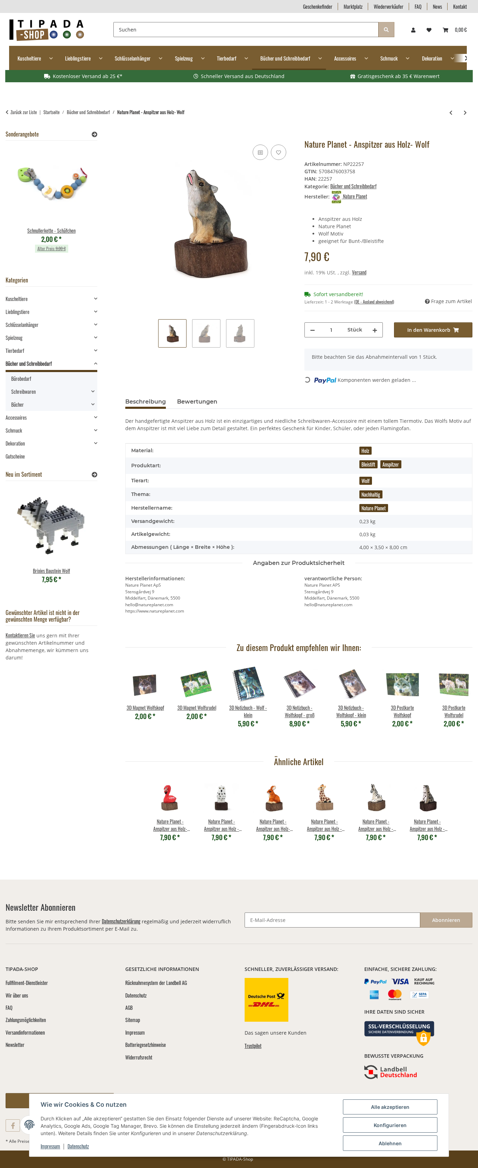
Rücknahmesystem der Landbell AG (156, 982)
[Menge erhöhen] (374, 330)
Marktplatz (353, 6)
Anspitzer (390, 464)
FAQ (418, 6)
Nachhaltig (370, 494)
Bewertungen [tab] (197, 401)
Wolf (365, 480)
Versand (359, 272)
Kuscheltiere (17, 298)
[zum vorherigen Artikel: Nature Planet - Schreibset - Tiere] (451, 112)
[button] (413, 30)
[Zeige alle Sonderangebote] (94, 134)
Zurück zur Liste (23, 112)
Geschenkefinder (317, 6)
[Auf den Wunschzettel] (278, 152)
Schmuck (14, 430)
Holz (365, 450)
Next (461, 704)
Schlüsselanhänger (22, 324)
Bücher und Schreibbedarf (353, 186)
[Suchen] (386, 29)
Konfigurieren (390, 1125)
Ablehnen (390, 1143)
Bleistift (368, 464)
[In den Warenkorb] (130, 135)
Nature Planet (373, 508)
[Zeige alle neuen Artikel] (94, 474)
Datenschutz (78, 1146)
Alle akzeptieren (390, 1107)
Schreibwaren (23, 391)
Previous (136, 704)
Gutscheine (15, 456)
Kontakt (460, 6)
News (437, 6)
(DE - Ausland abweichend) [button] (374, 302)
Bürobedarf (21, 378)
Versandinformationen (25, 1032)
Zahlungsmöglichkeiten (26, 1019)
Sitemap (132, 1019)
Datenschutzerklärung (121, 921)
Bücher (17, 404)
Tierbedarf (15, 350)
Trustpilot (253, 1045)
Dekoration (15, 443)
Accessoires (16, 417)
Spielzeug (14, 337)
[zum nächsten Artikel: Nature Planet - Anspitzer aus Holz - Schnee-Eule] (465, 112)
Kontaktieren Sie (20, 635)
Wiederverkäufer (388, 6)
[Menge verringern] (312, 330)
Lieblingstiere (17, 311)
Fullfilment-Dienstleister (27, 982)
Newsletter (15, 1044)
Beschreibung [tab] (145, 401)
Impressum (50, 1146)
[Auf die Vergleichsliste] (260, 152)
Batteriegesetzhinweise (145, 1044)
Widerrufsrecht (138, 1057)
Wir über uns (17, 995)
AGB (129, 1007)
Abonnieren (446, 920)
